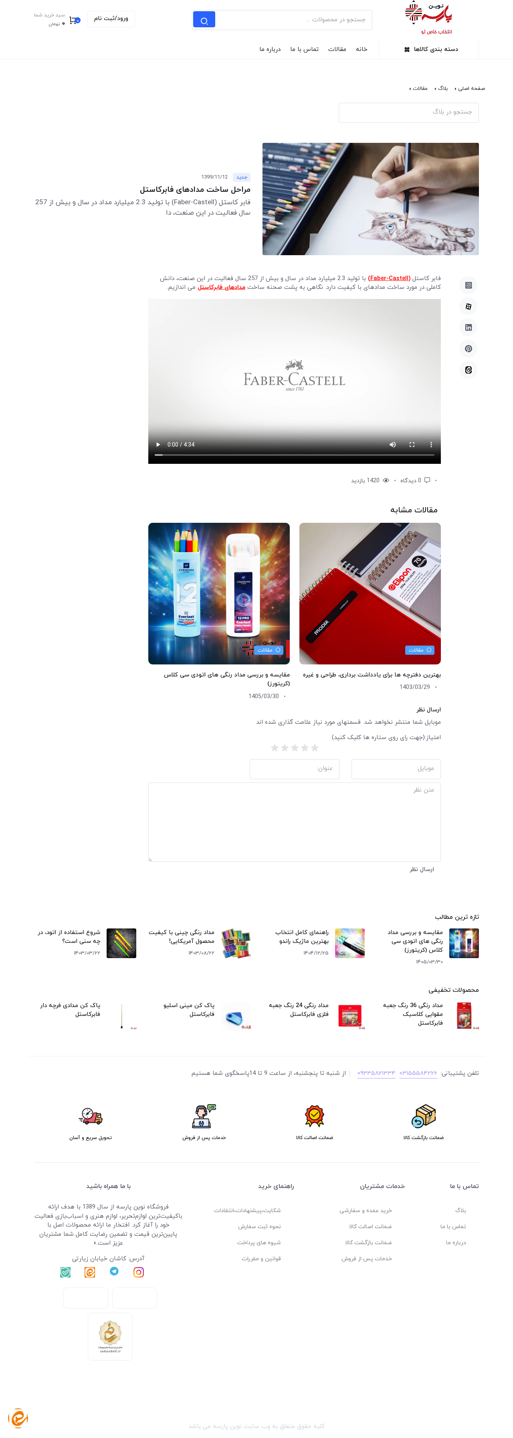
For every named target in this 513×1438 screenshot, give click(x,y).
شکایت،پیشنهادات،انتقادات (247, 1211)
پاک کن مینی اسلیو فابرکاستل (189, 1010)
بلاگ (443, 88)
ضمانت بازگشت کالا (368, 1243)
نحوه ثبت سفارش (259, 1227)
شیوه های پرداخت (259, 1243)
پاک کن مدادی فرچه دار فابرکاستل (70, 1010)
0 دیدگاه (411, 481)
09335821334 (376, 1073)
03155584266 (418, 1073)
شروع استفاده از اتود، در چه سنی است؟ (69, 937)
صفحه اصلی (471, 88)
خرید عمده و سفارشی (365, 1211)
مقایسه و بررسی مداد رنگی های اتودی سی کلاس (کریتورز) (415, 941)
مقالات (337, 49)
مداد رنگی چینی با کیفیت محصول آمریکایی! (181, 937)
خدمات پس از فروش (366, 1259)
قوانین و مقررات (261, 1259)
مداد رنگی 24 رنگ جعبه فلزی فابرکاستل (299, 1010)
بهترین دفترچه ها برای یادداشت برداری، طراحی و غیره (372, 675)
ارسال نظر (422, 869)
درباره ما (270, 49)
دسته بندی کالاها (436, 49)
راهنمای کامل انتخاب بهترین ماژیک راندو (302, 937)
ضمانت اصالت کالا (370, 1227)
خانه (362, 49)
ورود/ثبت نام (111, 18)
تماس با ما (304, 49)
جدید (241, 177)
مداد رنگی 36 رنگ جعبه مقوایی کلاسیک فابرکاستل (413, 1014)
